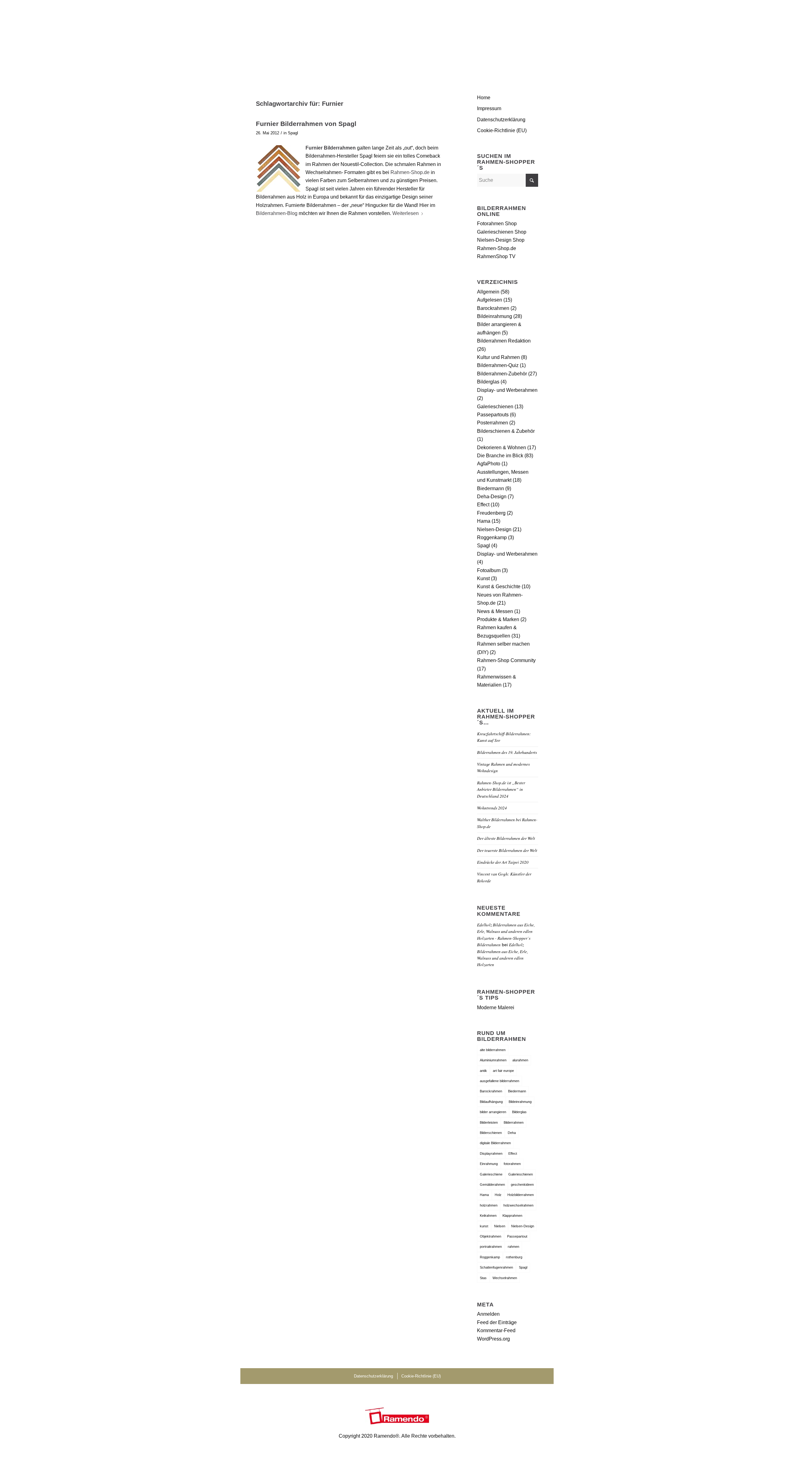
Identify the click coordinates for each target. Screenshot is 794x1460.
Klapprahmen (512, 1215)
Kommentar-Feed (496, 1330)
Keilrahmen (488, 1215)
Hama (483, 521)
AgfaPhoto (488, 463)
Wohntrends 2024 (492, 808)
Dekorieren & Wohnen (501, 447)
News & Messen (495, 611)
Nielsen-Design (494, 529)
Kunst (483, 578)
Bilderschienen (491, 1133)
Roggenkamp (492, 537)
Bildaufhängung (491, 1102)
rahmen (513, 1246)
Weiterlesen (405, 213)
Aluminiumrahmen (493, 1060)
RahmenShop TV (496, 256)
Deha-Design (491, 496)
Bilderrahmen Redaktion (504, 340)
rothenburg (514, 1257)
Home (483, 97)
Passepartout (517, 1236)
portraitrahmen (491, 1246)
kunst (484, 1226)
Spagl (293, 133)
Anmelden (488, 1314)
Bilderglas (488, 381)
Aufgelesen (489, 299)
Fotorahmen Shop (497, 223)
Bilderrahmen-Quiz (498, 365)
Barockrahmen (493, 308)
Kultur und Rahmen (498, 357)
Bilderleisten (489, 1122)
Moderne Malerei (495, 1007)
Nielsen (499, 1226)
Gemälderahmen (492, 1184)
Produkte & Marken (498, 619)
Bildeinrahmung (494, 316)
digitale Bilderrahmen (495, 1143)
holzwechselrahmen (518, 1205)
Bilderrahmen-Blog (277, 213)
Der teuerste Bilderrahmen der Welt (507, 850)
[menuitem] (530, 39)
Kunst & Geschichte (498, 586)
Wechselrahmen (505, 1278)
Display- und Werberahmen (507, 390)
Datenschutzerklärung (501, 119)
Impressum (489, 108)
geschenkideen (522, 1184)
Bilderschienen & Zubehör (506, 431)
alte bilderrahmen (493, 1050)
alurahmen (520, 1060)
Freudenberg (491, 513)
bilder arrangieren (493, 1112)
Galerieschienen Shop (501, 232)
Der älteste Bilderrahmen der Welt (506, 838)
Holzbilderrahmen (520, 1195)
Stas (483, 1278)
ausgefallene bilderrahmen (499, 1081)
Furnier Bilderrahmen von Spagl (306, 123)
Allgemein (488, 291)
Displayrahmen (491, 1153)
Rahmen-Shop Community (506, 660)
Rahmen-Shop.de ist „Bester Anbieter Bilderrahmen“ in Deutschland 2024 (501, 789)
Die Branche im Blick (500, 455)
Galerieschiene (491, 1174)
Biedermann (490, 488)
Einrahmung (489, 1164)
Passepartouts (493, 414)
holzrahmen (488, 1205)
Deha (512, 1133)
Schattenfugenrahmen (496, 1267)
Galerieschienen (495, 406)
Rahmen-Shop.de (410, 172)
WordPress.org (493, 1338)
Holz (498, 1195)
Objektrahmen (490, 1236)
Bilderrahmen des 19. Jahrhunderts (507, 752)
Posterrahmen (492, 422)
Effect (483, 504)
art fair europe (503, 1071)
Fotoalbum (489, 570)
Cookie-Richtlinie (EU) (502, 130)
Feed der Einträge (497, 1322)
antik (483, 1071)
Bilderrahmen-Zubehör (502, 373)
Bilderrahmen (514, 1122)
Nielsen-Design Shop (500, 240)
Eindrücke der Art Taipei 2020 (503, 862)
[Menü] (530, 39)
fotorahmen (512, 1164)
